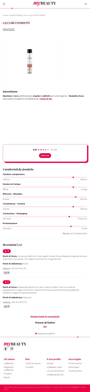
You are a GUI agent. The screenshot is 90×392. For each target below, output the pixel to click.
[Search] (4, 4)
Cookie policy (75, 371)
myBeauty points (55, 375)
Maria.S (6, 268)
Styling (19, 15)
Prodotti (8, 374)
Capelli (12, 15)
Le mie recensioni (55, 371)
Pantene (8, 29)
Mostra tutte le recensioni (45, 316)
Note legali (73, 367)
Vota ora (45, 155)
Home (5, 15)
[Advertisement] (45, 118)
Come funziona (32, 363)
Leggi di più (46, 99)
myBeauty (8, 363)
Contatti (29, 367)
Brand (7, 377)
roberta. (7, 302)
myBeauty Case (54, 367)
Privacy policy (75, 363)
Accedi (50, 363)
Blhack (6, 389)
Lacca (25, 15)
